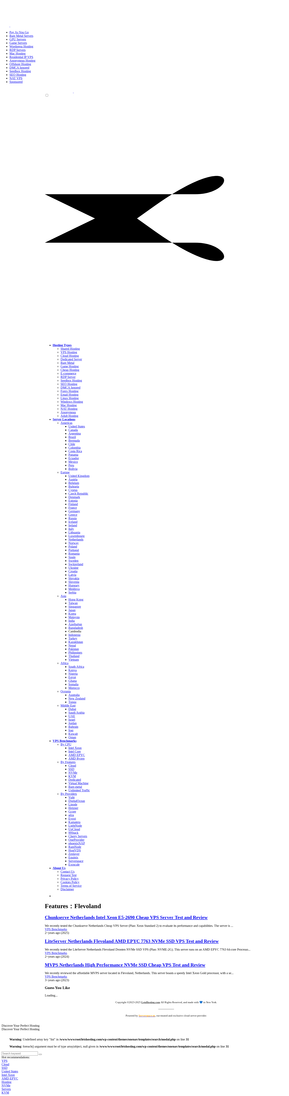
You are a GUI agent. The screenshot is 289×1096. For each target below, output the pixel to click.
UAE (71, 716)
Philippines (75, 652)
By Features (68, 762)
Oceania (66, 691)
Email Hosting (69, 394)
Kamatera (74, 822)
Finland (73, 504)
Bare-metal (75, 786)
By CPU (66, 744)
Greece (72, 514)
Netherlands (75, 539)
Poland (72, 546)
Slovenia (73, 582)
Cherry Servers (77, 836)
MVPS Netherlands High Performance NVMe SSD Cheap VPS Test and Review (125, 964)
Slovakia (73, 578)
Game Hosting (70, 366)
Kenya (72, 670)
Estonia (73, 500)
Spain (71, 557)
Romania (74, 553)
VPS (4, 1060)
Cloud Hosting (70, 355)
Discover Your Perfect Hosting (21, 1025)
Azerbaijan (75, 624)
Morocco (74, 688)
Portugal (73, 550)
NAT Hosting (69, 408)
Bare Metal (67, 362)
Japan (71, 610)
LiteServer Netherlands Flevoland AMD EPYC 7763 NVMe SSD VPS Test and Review (132, 941)
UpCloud (74, 829)
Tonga (72, 702)
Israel (71, 719)
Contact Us (68, 871)
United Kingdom (78, 476)
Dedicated (74, 779)
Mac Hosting (69, 405)
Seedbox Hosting (71, 380)
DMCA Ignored (70, 387)
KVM (72, 776)
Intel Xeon (75, 748)
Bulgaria (73, 486)
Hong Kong (75, 599)
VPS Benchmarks (56, 929)
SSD (71, 769)
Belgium (73, 483)
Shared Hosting (70, 348)
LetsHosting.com (150, 1002)
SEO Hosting (69, 384)
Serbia (72, 592)
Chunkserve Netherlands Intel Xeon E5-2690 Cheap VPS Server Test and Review (126, 917)
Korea (72, 613)
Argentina (74, 433)
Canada (73, 430)
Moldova (74, 589)
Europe (65, 472)
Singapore (74, 606)
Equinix (73, 857)
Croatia (72, 571)
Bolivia (72, 468)
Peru (71, 465)
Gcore (72, 811)
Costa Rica (75, 451)
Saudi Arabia (76, 712)
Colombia (74, 447)
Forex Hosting (69, 391)
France (72, 507)
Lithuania (74, 532)
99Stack (73, 832)
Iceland (72, 521)
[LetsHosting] (73, 91)
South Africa (76, 666)
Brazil (72, 437)
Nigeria (73, 673)
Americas (66, 423)
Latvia (72, 574)
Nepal (72, 645)
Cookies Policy (70, 882)
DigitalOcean (76, 801)
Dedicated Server (71, 359)
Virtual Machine (78, 783)
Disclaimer (67, 889)
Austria (72, 479)
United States (76, 426)
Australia (74, 695)
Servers (6, 1089)
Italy (71, 529)
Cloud (72, 765)
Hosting (6, 1082)
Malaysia (74, 617)
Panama (73, 454)
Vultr (71, 797)
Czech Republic (78, 493)
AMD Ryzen (76, 758)
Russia (72, 518)
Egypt (72, 677)
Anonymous (68, 412)
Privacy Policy (70, 878)
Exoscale (74, 864)
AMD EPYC (76, 755)
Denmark (74, 497)
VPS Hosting (69, 352)
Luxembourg (76, 536)
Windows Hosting (72, 401)
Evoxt (72, 818)
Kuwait (73, 733)
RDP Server (68, 377)
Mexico (73, 461)
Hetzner (73, 808)
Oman (72, 737)
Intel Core (74, 751)
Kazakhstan (75, 642)
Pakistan (73, 649)
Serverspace (75, 861)
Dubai (72, 709)
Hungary (73, 585)
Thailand (73, 656)
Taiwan (73, 603)
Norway (73, 543)
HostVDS (74, 850)
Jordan (72, 723)
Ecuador (73, 458)
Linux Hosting (70, 398)
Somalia (73, 684)
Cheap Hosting (70, 370)
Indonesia (74, 635)
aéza (71, 815)
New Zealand (76, 698)
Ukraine (73, 567)
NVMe (72, 772)
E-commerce (68, 373)
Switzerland (75, 564)
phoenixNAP (76, 843)
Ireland (72, 525)
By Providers (69, 794)
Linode (72, 804)
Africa (64, 663)
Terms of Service (71, 885)
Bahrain (73, 726)
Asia (63, 596)
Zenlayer (73, 854)
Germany (74, 511)
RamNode (74, 846)
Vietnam (73, 659)
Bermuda (74, 440)
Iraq (70, 730)
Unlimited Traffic (79, 790)
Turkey (72, 638)
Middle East (68, 705)
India (71, 620)
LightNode (75, 825)
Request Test (68, 875)
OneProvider (76, 839)
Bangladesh (75, 627)
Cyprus (72, 490)
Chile (71, 444)
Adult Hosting (69, 415)
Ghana (72, 680)
